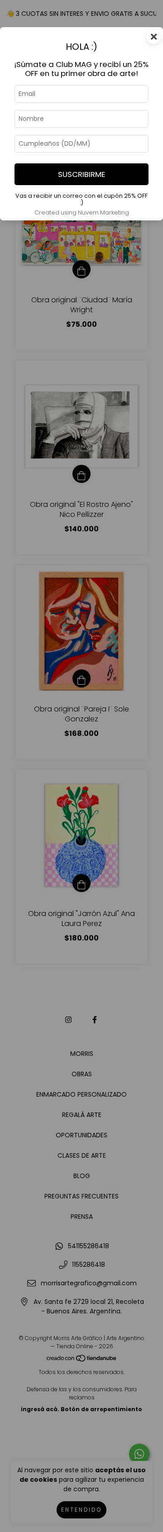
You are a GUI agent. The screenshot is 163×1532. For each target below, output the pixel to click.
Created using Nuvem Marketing (81, 212)
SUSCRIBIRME (81, 174)
